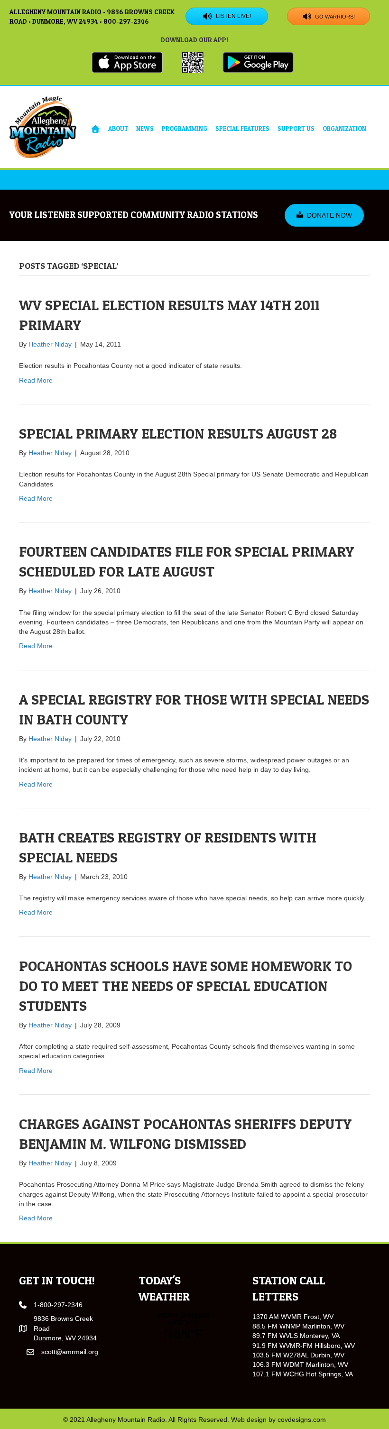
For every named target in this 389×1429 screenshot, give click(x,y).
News (145, 128)
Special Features (242, 128)
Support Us (296, 128)
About (118, 128)
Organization (344, 128)
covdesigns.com (302, 1419)
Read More (36, 380)
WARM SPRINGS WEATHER (183, 1326)
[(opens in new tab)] (127, 61)
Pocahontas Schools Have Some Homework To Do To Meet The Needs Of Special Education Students (185, 985)
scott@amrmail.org (69, 1352)
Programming (184, 128)
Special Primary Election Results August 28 (178, 433)
